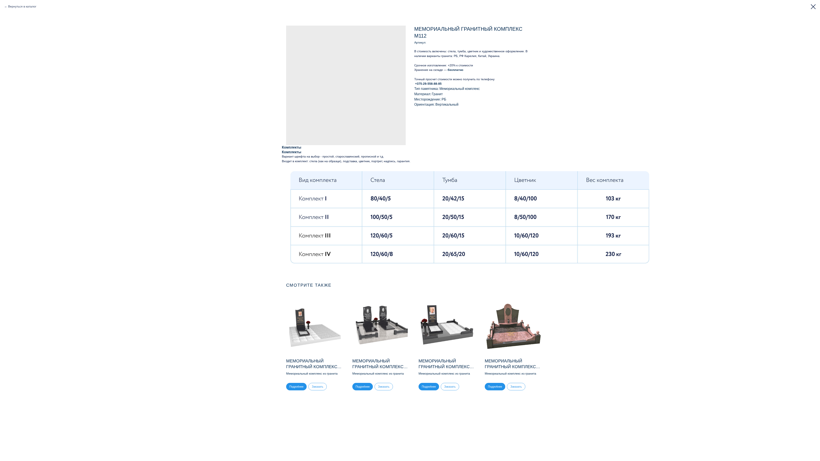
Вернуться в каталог (22, 6)
